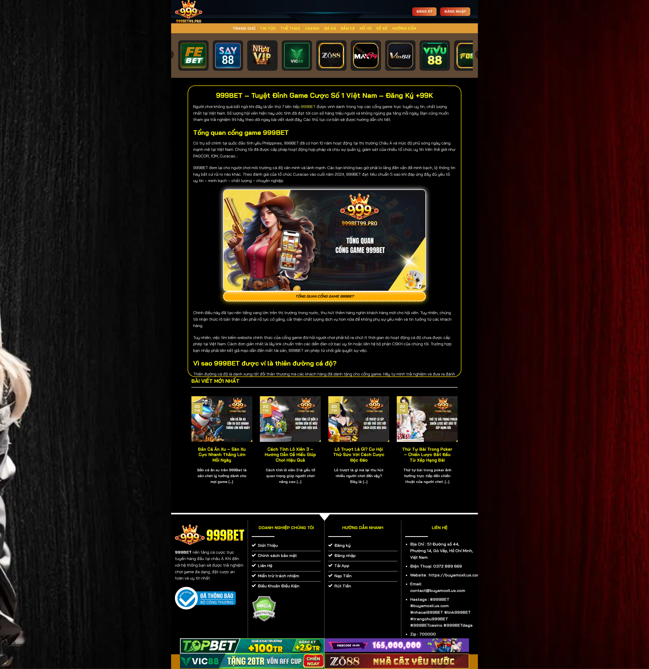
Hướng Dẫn (404, 28)
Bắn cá (348, 28)
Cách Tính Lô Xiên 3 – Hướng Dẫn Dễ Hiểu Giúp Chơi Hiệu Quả (290, 454)
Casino (312, 28)
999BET (308, 106)
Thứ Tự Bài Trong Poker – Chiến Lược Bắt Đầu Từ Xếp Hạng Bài (427, 454)
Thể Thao (290, 28)
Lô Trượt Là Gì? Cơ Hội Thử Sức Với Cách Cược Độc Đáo (358, 454)
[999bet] (196, 11)
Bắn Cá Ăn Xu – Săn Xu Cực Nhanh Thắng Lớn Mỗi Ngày (222, 454)
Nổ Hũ (366, 28)
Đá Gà (330, 28)
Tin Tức (268, 28)
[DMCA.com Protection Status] (264, 608)
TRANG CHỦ (244, 28)
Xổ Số (381, 28)
